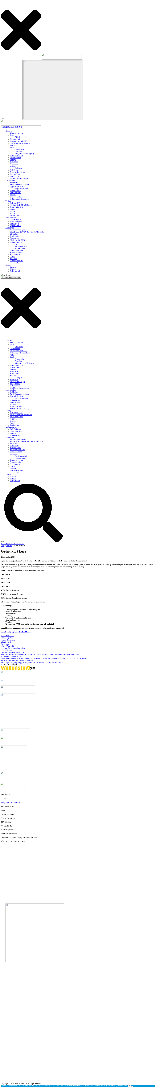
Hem (2, 546)
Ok (129, 1086)
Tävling (8, 201)
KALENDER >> (7, 636)
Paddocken (14, 182)
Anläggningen (10, 217)
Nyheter (9, 546)
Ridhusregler (14, 224)
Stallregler (18, 168)
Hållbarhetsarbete (16, 261)
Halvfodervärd (15, 176)
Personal (13, 267)
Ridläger (13, 160)
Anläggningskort (16, 222)
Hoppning (13, 209)
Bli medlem (14, 234)
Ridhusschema (15, 193)
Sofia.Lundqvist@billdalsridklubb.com (16, 632)
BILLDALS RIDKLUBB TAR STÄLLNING (27, 232)
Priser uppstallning (16, 197)
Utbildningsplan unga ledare (20, 178)
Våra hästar (14, 162)
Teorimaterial (19, 149)
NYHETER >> (6, 650)
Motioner (13, 259)
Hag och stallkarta (21, 189)
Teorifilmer (19, 151)
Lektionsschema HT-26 (18, 141)
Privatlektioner (15, 158)
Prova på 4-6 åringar (17, 172)
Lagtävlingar (14, 215)
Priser (12, 135)
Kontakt (8, 265)
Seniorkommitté (15, 252)
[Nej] (132, 1086)
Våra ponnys (14, 164)
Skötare (13, 166)
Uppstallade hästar (16, 186)
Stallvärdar (14, 170)
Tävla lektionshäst (16, 207)
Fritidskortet (19, 137)
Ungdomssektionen (17, 250)
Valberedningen (20, 248)
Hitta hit (13, 269)
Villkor (12, 145)
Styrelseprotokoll (21, 246)
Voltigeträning (15, 174)
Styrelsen (13, 244)
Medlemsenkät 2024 (17, 240)
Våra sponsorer (15, 238)
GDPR (12, 257)
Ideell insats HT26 (16, 156)
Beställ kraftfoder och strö (19, 184)
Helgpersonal (15, 271)
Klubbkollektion (16, 242)
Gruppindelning (15, 139)
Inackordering (10, 180)
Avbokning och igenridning (20, 143)
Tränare (13, 195)
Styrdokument (15, 255)
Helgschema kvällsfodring (19, 199)
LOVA (17, 263)
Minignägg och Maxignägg (24, 154)
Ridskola (8, 131)
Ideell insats (14, 236)
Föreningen (9, 228)
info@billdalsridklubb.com (10, 802)
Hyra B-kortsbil (15, 191)
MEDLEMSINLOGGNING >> (12, 127)
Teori (12, 147)
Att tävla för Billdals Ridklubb (21, 205)
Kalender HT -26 (16, 203)
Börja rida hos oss (16, 133)
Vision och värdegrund (18, 230)
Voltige (12, 213)
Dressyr (13, 211)
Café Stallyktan (15, 219)
